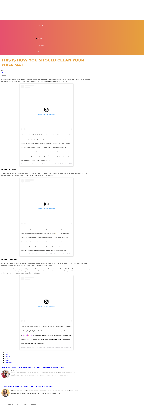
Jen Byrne (35, 347)
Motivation (41, 32)
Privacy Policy (22, 405)
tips (6, 358)
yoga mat (8, 363)
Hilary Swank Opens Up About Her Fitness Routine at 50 (28, 386)
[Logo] (14, 3)
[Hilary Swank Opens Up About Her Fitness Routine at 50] (1, 389)
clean (7, 354)
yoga (6, 361)
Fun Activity (41, 45)
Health (40, 38)
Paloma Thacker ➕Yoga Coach (40, 253)
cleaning (8, 356)
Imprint (33, 405)
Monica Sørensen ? (37, 163)
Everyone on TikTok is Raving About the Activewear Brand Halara (33, 367)
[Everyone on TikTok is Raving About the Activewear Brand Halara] (1, 370)
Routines (41, 52)
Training (40, 25)
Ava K (4, 72)
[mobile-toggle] (3, 21)
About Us (10, 405)
